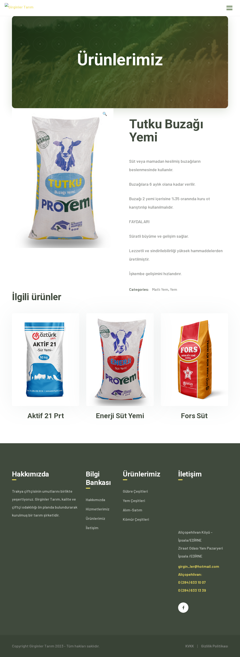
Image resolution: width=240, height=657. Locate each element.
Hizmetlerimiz (97, 509)
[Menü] (229, 8)
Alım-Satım (132, 510)
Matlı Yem (160, 289)
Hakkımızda (95, 499)
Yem (173, 289)
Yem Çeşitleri (134, 500)
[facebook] (183, 607)
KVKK (189, 646)
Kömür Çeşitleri (136, 519)
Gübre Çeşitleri (135, 491)
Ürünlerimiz (95, 518)
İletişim (92, 527)
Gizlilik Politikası (214, 646)
